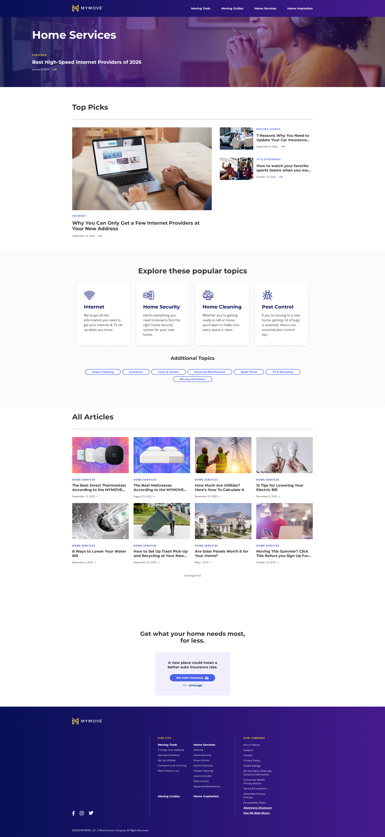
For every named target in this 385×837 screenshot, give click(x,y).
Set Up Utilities (166, 760)
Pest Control (201, 781)
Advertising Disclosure (257, 807)
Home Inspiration (300, 8)
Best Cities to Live (168, 770)
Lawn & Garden (168, 371)
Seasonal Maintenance (209, 371)
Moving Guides (232, 8)
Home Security (203, 755)
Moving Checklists (192, 379)
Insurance (136, 371)
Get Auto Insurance (189, 678)
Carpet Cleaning (103, 371)
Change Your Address (171, 749)
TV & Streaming (282, 371)
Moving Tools (200, 8)
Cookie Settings (252, 765)
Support (248, 750)
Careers (248, 755)
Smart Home (249, 371)
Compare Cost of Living (172, 765)
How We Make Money (256, 813)
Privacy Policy (251, 760)
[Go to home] (91, 8)
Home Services (265, 8)
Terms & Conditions (255, 788)
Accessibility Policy (254, 802)
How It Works (251, 744)
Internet (198, 749)
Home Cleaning (203, 765)
